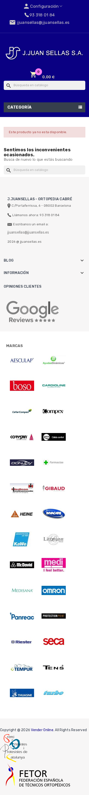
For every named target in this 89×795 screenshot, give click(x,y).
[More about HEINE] (22, 514)
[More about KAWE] (22, 539)
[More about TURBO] (54, 693)
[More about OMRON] (54, 590)
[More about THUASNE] (22, 693)
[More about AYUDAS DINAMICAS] (54, 360)
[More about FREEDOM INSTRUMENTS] (22, 488)
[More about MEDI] (54, 565)
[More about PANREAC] (22, 616)
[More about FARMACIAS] (54, 462)
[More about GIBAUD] (54, 488)
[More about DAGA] (54, 437)
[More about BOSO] (22, 386)
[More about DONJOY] (22, 462)
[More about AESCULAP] (22, 360)
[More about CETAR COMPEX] (22, 411)
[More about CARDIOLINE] (54, 386)
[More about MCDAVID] (22, 565)
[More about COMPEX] (54, 411)
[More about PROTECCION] (54, 616)
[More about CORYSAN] (22, 437)
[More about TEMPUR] (22, 667)
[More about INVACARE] (54, 514)
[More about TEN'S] (54, 667)
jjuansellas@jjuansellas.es (28, 232)
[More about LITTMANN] (54, 539)
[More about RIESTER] (22, 642)
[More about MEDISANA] (22, 590)
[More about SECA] (54, 642)
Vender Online (42, 730)
